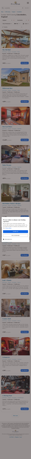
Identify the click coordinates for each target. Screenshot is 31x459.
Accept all (15, 231)
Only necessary (16, 235)
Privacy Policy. (8, 228)
